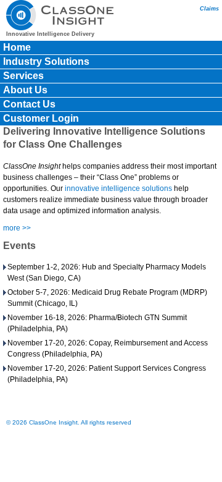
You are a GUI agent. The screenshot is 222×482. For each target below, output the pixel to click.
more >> (17, 228)
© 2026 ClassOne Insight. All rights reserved (68, 422)
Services (23, 75)
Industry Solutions (46, 61)
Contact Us (29, 104)
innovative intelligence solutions (118, 188)
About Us (25, 90)
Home (17, 47)
